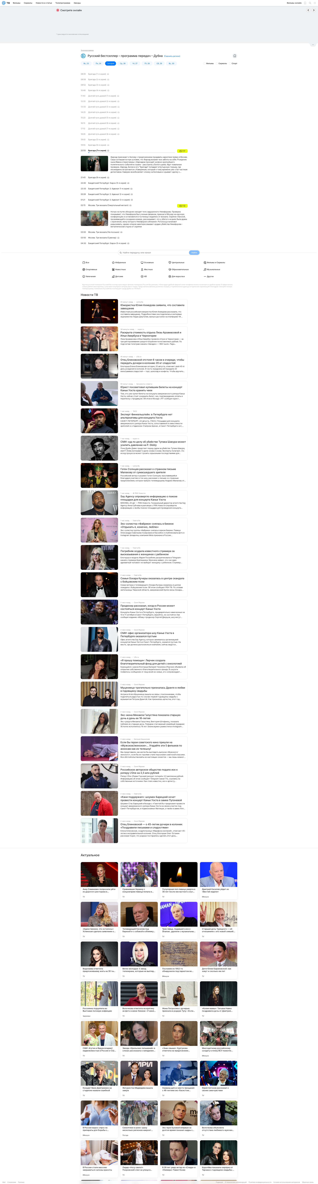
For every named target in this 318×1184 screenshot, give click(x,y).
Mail (3, 1182)
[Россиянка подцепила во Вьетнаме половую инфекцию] (99, 1000)
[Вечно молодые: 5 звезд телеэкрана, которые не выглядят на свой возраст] (139, 960)
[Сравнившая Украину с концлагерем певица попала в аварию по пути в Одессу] (139, 880)
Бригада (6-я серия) (97, 145)
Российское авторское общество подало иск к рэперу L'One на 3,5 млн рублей (149, 771)
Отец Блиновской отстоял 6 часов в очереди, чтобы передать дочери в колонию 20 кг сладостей (152, 361)
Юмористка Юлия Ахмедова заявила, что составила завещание (152, 307)
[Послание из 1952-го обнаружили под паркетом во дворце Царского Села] (179, 960)
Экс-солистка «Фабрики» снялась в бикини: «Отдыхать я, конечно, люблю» (147, 525)
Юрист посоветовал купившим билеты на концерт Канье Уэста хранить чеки (151, 389)
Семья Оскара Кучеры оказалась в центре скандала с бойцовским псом (152, 580)
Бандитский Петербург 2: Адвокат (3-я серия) (109, 200)
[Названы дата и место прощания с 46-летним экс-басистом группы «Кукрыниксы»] (179, 1079)
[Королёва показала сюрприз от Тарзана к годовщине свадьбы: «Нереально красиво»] (218, 1159)
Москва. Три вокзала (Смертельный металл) (108, 205)
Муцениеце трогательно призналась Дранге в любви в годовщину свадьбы (152, 689)
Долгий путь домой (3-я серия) (102, 107)
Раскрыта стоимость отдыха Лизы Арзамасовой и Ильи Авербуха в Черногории (150, 334)
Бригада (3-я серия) (97, 85)
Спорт (234, 63)
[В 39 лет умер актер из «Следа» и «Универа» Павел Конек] (179, 1159)
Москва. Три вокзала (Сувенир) (102, 237)
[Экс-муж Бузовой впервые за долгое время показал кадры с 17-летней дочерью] (179, 1119)
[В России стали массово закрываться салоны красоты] (99, 1159)
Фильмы (210, 63)
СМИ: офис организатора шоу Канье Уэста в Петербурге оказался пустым (147, 635)
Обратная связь (308, 1182)
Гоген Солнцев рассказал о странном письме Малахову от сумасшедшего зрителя (148, 471)
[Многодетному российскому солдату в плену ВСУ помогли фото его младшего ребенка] (218, 1039)
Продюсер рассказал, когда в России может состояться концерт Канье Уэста (147, 607)
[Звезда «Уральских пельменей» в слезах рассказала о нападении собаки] (139, 1039)
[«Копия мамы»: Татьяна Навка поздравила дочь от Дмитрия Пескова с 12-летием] (218, 1000)
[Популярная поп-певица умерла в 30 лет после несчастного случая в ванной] (179, 880)
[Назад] (308, 10)
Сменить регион (172, 56)
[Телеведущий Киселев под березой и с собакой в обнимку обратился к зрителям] (139, 920)
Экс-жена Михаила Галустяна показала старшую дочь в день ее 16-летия (150, 717)
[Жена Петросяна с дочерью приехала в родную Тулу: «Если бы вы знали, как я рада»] (179, 1000)
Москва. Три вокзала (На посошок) (103, 232)
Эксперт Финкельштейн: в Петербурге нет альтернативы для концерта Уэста (146, 416)
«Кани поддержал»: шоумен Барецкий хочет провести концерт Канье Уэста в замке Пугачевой (151, 799)
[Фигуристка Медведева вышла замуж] (139, 1079)
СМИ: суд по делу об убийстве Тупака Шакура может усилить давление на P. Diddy (153, 443)
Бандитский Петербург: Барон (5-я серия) (107, 183)
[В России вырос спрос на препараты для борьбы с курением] (99, 1119)
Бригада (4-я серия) (97, 90)
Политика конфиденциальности (260, 1182)
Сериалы (223, 63)
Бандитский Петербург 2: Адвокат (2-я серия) (109, 194)
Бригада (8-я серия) (97, 177)
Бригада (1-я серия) (97, 74)
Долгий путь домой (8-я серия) (102, 134)
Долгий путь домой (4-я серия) (102, 112)
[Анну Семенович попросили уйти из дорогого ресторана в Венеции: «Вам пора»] (99, 880)
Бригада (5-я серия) (97, 139)
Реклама (21, 1182)
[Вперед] (314, 10)
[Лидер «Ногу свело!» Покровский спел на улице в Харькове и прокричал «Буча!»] (139, 1159)
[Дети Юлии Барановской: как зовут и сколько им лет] (218, 960)
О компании (11, 1182)
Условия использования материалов (286, 1182)
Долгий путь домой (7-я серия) (102, 128)
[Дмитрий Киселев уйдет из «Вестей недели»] (218, 880)
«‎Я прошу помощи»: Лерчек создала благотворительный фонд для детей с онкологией (151, 662)
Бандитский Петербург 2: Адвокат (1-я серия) (108, 188)
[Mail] (3, 3)
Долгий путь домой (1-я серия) (102, 96)
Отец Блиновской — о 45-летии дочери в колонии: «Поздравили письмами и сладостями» (151, 826)
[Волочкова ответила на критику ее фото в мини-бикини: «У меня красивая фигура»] (139, 1000)
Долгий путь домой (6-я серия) (102, 123)
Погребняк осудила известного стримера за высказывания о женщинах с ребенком (147, 553)
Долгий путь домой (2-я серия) (102, 101)
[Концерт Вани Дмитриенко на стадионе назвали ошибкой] (99, 1079)
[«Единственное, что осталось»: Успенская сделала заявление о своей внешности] (99, 920)
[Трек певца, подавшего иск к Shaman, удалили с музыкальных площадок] (179, 920)
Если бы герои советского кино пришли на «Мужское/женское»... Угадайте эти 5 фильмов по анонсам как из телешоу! (151, 745)
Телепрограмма (87, 50)
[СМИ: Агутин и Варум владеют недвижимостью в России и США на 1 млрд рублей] (99, 1039)
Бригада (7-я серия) (97, 151)
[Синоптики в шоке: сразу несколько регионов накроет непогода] (139, 1119)
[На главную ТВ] (7, 3)
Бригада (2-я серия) (97, 79)
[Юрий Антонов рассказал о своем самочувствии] (218, 1079)
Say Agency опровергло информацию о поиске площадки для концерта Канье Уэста (148, 498)
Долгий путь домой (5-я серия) (102, 117)
